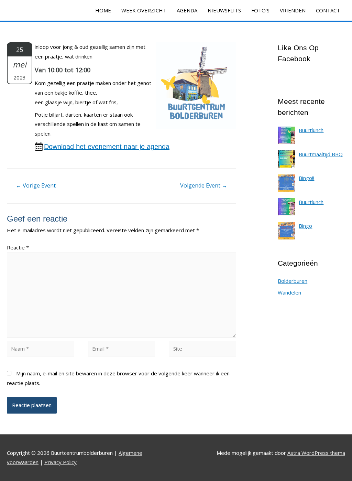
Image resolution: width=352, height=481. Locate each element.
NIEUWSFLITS (224, 10)
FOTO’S (260, 10)
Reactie (18, 247)
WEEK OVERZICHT (143, 10)
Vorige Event (36, 185)
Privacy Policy (60, 462)
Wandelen (289, 292)
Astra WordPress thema (316, 452)
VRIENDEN (293, 10)
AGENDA (187, 10)
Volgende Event (203, 185)
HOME (103, 10)
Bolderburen (292, 280)
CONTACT (328, 10)
